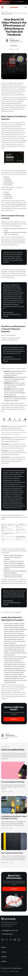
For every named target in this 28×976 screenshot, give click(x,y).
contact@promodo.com (9, 930)
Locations (3, 961)
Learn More (14, 719)
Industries (3, 952)
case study (18, 612)
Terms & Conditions (14, 971)
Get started (14, 889)
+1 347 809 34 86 (6, 934)
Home (2, 12)
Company (3, 956)
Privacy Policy (4, 971)
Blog (7, 12)
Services (3, 947)
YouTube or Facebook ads (18, 204)
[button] (25, 7)
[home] (2, 7)
